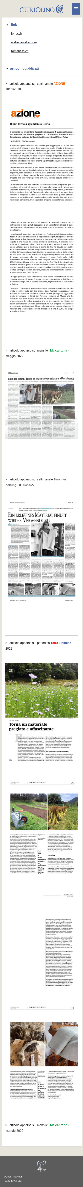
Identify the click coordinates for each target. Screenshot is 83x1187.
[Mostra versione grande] (41, 155)
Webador (18, 1181)
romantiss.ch (20, 51)
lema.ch (16, 33)
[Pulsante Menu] (76, 9)
